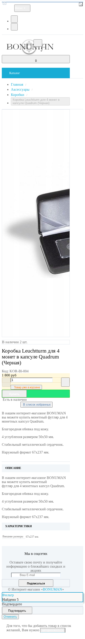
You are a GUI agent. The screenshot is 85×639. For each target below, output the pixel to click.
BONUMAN (52, 589)
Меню (19, 8)
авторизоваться (52, 630)
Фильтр (8, 595)
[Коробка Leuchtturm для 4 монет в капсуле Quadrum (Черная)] (36, 223)
